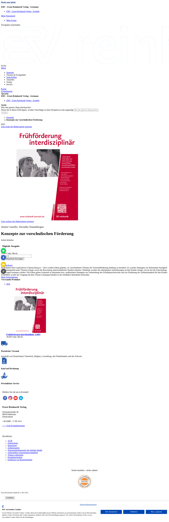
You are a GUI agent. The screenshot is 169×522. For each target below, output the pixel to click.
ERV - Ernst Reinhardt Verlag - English (22, 11)
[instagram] (10, 398)
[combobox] (86, 110)
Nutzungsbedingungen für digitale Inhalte (25, 450)
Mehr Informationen (9, 277)
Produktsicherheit (15, 457)
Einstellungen (6, 91)
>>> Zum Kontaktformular (13, 426)
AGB (10, 441)
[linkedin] (21, 398)
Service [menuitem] (9, 84)
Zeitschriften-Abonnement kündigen (23, 453)
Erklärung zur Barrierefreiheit (20, 460)
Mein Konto (11, 20)
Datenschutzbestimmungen (88, 504)
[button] (84, 7)
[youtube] (15, 398)
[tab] (84, 265)
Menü (3, 68)
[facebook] (5, 398)
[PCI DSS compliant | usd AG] (84, 487)
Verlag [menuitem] (9, 82)
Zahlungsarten (14, 448)
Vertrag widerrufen (15, 455)
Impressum (12, 445)
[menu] (84, 78)
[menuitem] (10, 72)
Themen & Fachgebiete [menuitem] (16, 75)
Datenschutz (13, 443)
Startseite (10, 117)
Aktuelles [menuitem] (10, 80)
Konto (3, 89)
